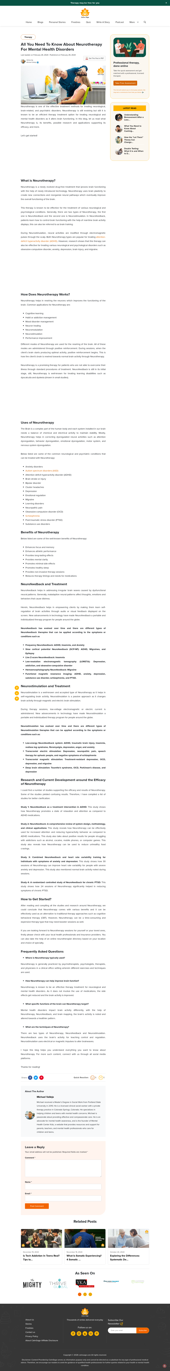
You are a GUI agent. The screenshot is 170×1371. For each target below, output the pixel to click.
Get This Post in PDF (96, 58)
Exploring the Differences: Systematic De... (125, 1257)
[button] (79, 1295)
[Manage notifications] (164, 1366)
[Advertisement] (63, 158)
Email (28, 1193)
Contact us (30, 1332)
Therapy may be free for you (85, 2)
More (132, 22)
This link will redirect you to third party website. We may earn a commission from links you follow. (129, 91)
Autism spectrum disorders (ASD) (41, 470)
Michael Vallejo (31, 62)
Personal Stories (57, 22)
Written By (29, 60)
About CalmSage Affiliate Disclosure (41, 1340)
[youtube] (90, 1333)
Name (28, 1182)
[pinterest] (17, 699)
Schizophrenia (32, 516)
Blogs (40, 22)
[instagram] (79, 1333)
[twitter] (17, 693)
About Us (29, 1319)
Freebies (75, 22)
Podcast (120, 22)
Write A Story (103, 22)
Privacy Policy (31, 1336)
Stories (28, 1323)
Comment (30, 1157)
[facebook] (17, 688)
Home (29, 22)
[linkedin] (38, 62)
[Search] (144, 22)
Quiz (88, 22)
